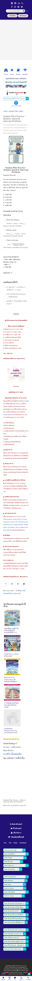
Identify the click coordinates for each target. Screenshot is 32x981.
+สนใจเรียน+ (12, 15)
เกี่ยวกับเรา (17, 833)
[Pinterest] (18, 7)
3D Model (11, 527)
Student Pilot (13, 111)
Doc (5, 843)
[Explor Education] (6, 70)
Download (23, 843)
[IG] (15, 7)
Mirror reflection (20, 527)
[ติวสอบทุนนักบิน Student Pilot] (16, 95)
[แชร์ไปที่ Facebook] (6, 584)
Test (10, 843)
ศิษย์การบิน (21, 591)
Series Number (7, 519)
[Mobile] (22, 3)
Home (5, 111)
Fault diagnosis (7, 530)
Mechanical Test (8, 524)
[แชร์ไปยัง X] (12, 584)
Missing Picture (23, 522)
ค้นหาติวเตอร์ (17, 824)
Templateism (7, 969)
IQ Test (24, 519)
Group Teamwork (8, 414)
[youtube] (15, 3)
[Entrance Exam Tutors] (18, 70)
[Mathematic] (12, 70)
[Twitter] (22, 7)
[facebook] (11, 7)
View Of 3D (14, 522)
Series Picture (17, 519)
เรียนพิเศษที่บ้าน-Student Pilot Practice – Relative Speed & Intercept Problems (16, 972)
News (15, 843)
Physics (18, 404)
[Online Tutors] (25, 70)
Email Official (12, 970)
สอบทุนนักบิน (7, 593)
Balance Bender (18, 524)
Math (14, 404)
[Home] (12, 3)
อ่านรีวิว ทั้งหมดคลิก (12, 754)
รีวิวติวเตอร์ (16, 828)
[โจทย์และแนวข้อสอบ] (29, 974)
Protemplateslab (16, 969)
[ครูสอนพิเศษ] (16, 88)
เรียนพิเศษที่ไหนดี (17, 837)
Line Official (21, 970)
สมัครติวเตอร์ (23, 15)
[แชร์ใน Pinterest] (18, 584)
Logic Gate (6, 522)
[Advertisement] (16, 39)
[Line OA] (19, 3)
